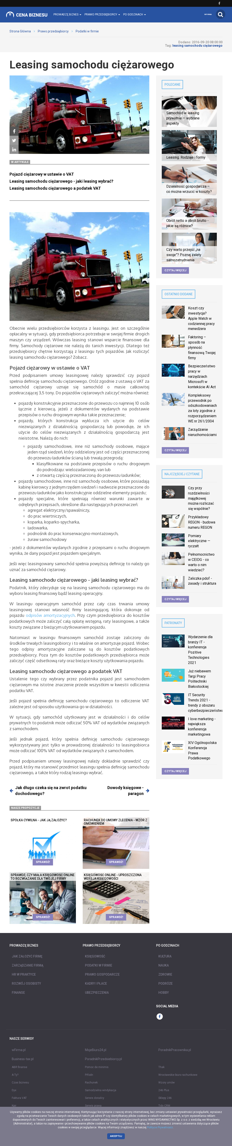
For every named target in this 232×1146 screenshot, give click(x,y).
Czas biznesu (20, 1082)
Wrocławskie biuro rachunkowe (177, 1074)
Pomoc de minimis (97, 1067)
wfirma (208, 14)
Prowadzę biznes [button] (66, 14)
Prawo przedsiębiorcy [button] (101, 14)
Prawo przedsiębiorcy (53, 31)
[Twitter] (14, 140)
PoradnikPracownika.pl (174, 1050)
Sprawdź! (43, 862)
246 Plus (163, 1090)
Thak (161, 1067)
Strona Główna (20, 31)
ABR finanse (19, 1067)
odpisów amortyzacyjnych (50, 615)
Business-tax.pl (23, 1059)
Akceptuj (116, 1136)
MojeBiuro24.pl (95, 1050)
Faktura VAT (19, 1098)
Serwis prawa (93, 1105)
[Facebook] (14, 131)
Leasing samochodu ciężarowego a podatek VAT (55, 188)
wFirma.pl (19, 1050)
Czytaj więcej (175, 270)
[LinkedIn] (14, 149)
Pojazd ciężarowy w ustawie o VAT (42, 174)
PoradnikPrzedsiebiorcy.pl (103, 1059)
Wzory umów (166, 1082)
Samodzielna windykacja (100, 1090)
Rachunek (91, 1082)
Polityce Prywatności (160, 1127)
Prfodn (89, 1074)
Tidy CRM (164, 1105)
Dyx (14, 1090)
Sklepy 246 (165, 1098)
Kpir (14, 1105)
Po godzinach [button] (133, 14)
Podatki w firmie (87, 31)
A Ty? (15, 1074)
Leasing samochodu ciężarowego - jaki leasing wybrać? (61, 181)
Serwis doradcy (94, 1098)
